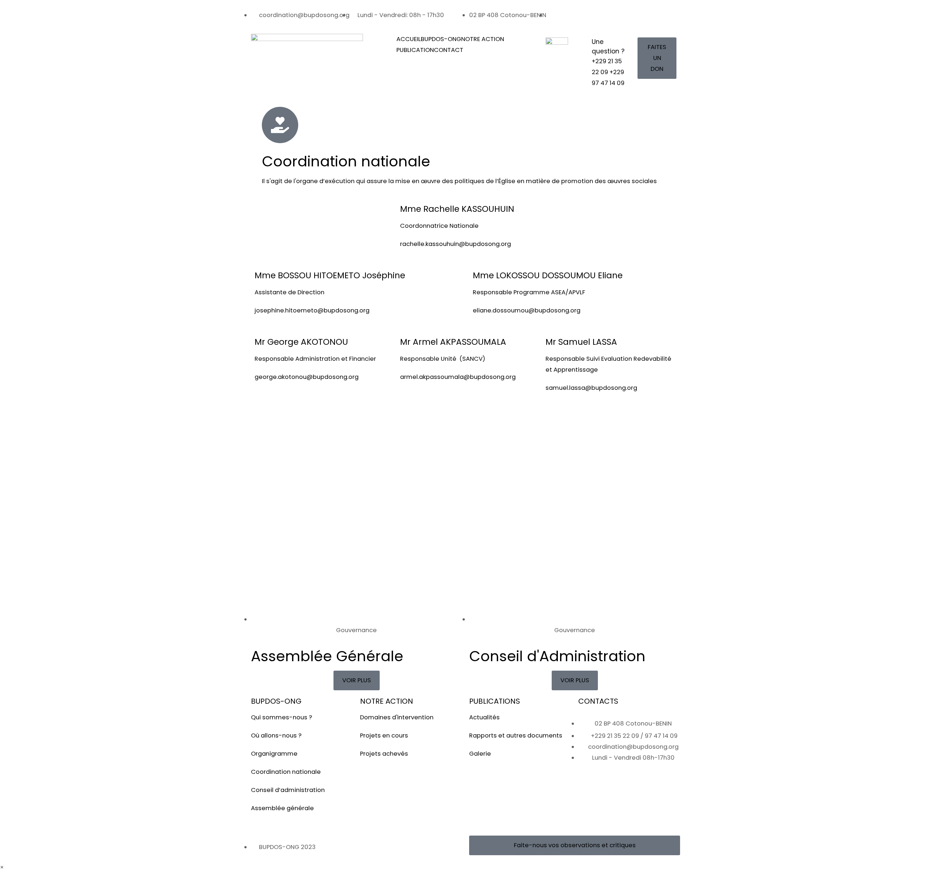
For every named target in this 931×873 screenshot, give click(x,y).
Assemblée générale (282, 808)
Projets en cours (384, 735)
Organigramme (274, 753)
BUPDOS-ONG (441, 39)
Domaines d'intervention (396, 717)
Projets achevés (384, 753)
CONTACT (448, 50)
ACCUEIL (408, 39)
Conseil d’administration (288, 790)
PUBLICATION (415, 50)
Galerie (480, 753)
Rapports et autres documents (515, 735)
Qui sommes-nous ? (281, 717)
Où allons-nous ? (276, 735)
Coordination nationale (286, 772)
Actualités (484, 717)
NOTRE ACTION (482, 39)
